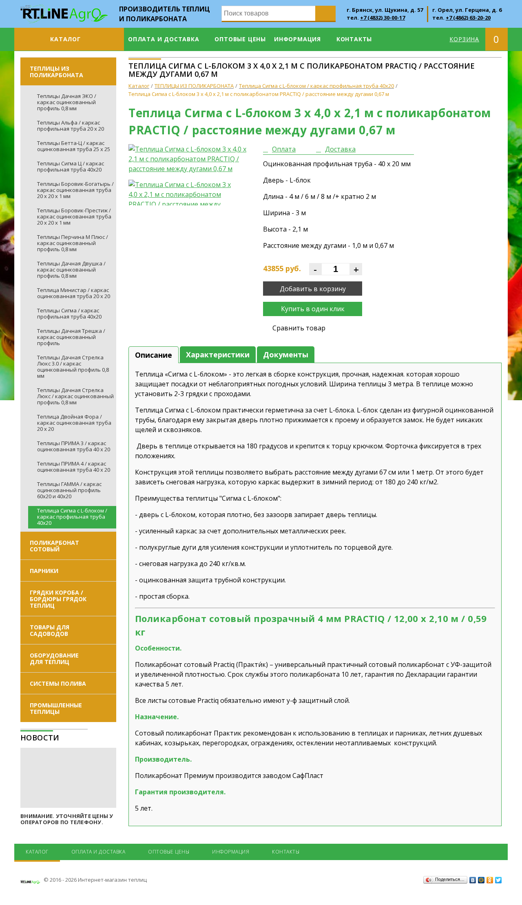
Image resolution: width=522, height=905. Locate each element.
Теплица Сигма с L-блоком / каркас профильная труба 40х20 (72, 516)
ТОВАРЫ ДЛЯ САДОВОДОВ (49, 630)
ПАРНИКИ (44, 571)
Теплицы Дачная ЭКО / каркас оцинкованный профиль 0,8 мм (66, 102)
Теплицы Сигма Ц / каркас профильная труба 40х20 (70, 166)
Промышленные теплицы (56, 708)
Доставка (340, 149)
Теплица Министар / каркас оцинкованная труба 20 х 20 (73, 293)
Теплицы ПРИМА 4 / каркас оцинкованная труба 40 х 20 (73, 466)
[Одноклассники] (490, 880)
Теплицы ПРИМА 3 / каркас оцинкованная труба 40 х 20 (73, 446)
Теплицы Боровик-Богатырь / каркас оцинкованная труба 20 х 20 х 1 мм (75, 190)
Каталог (65, 39)
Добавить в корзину (313, 288)
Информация (297, 39)
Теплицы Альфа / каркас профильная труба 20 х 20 (70, 125)
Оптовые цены (240, 39)
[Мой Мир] (481, 880)
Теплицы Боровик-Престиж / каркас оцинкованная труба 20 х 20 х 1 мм (74, 216)
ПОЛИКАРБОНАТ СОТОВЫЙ (54, 546)
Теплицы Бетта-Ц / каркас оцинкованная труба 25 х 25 (73, 146)
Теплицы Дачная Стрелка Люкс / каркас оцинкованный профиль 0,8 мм (75, 396)
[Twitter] (498, 880)
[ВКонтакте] (473, 880)
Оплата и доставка (163, 39)
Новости (40, 737)
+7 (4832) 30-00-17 (382, 17)
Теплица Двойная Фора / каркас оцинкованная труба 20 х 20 (74, 422)
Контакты (354, 39)
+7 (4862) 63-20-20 (468, 17)
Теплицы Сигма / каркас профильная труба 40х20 (69, 313)
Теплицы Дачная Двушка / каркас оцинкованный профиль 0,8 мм (71, 269)
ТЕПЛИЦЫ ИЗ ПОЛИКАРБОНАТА (56, 72)
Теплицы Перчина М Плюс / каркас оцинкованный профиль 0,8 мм (72, 243)
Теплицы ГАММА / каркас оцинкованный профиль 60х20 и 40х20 (69, 490)
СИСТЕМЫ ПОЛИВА (58, 683)
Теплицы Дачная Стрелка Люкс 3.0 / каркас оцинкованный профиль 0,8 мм (73, 366)
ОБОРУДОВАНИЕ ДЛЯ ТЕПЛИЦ (54, 658)
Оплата (284, 149)
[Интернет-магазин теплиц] (64, 9)
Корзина (464, 39)
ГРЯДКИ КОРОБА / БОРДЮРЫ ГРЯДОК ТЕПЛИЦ (58, 598)
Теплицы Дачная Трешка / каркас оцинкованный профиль (71, 337)
